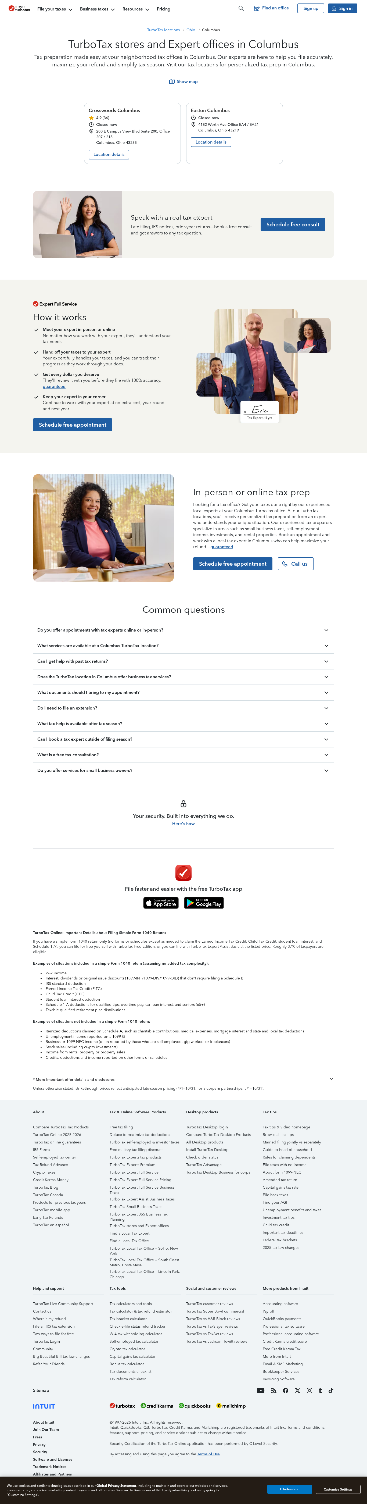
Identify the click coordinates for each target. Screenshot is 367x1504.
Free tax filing (121, 1127)
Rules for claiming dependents (289, 1157)
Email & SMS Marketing (283, 1364)
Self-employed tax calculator (134, 1341)
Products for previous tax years (59, 1202)
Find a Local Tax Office (129, 1241)
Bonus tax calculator (127, 1364)
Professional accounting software (291, 1334)
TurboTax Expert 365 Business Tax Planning (139, 1215)
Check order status (202, 1157)
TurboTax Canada (48, 1195)
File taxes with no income (285, 1165)
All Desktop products (204, 1142)
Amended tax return (280, 1180)
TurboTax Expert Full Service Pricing (140, 1180)
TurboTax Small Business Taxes (136, 1206)
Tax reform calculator (128, 1379)
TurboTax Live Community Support (63, 1304)
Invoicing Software (279, 1379)
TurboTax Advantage (204, 1165)
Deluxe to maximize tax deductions (140, 1134)
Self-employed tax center (54, 1157)
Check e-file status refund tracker (137, 1326)
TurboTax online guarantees (57, 1142)
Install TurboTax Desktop (207, 1149)
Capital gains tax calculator (133, 1356)
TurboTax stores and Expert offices (139, 1226)
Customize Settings (338, 1489)
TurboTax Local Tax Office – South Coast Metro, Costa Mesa (144, 1261)
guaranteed (54, 386)
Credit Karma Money (51, 1180)
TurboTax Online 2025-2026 (57, 1134)
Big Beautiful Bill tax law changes (61, 1356)
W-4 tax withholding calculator (136, 1334)
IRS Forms (41, 1149)
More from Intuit (277, 1356)
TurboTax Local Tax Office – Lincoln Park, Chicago (145, 1272)
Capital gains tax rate (280, 1187)
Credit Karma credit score (285, 1341)
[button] (183, 1080)
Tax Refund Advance (50, 1165)
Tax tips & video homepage (286, 1127)
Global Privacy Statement (116, 1486)
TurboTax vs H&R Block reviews (213, 1319)
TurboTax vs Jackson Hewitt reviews (216, 1341)
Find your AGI (275, 1202)
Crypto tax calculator (127, 1349)
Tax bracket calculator (128, 1319)
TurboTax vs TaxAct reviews (209, 1334)
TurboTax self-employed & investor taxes (144, 1142)
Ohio (190, 30)
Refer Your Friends (48, 1364)
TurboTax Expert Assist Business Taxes (142, 1199)
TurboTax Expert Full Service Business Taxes (142, 1188)
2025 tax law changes (281, 1247)
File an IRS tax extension (54, 1326)
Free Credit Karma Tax (282, 1349)
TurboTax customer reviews (209, 1304)
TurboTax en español (51, 1225)
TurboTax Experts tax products (135, 1157)
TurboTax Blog (45, 1187)
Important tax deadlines (283, 1232)
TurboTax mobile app (51, 1210)
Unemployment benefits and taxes (292, 1210)
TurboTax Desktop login (207, 1127)
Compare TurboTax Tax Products (61, 1127)
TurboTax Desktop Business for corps (218, 1172)
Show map (187, 81)
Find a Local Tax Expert (129, 1233)
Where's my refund (49, 1319)
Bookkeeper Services (281, 1371)
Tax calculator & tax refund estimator (141, 1311)
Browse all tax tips (278, 1134)
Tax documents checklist (130, 1371)
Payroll (268, 1311)
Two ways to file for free (53, 1334)
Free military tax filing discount (136, 1149)
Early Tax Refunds (48, 1217)
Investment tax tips (278, 1217)
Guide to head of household (287, 1149)
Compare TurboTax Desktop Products (218, 1134)
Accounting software (280, 1304)
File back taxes (275, 1195)
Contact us (42, 1311)
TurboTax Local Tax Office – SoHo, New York (144, 1249)
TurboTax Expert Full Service (134, 1172)
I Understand (290, 1489)
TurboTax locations (163, 30)
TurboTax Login (46, 1341)
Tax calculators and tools (131, 1304)
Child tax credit (276, 1225)
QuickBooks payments (282, 1319)
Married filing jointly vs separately (292, 1142)
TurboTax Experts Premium (132, 1165)
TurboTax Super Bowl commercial (215, 1311)
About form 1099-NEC (282, 1172)
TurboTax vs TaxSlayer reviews (212, 1326)
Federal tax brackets (280, 1240)
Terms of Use (208, 1454)
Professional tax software (284, 1326)
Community (43, 1349)
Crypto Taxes (44, 1172)
